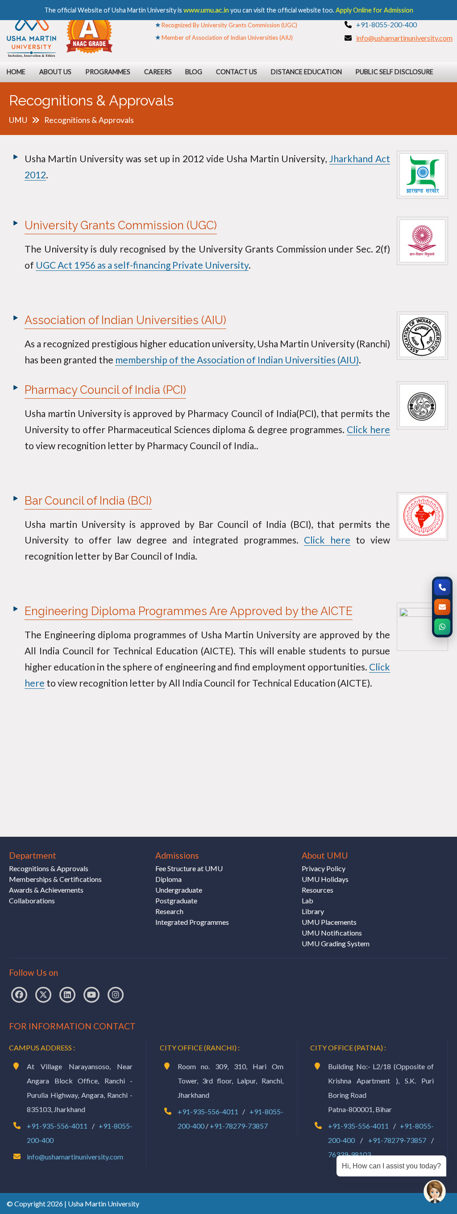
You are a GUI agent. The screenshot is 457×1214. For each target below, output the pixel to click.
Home (16, 72)
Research (169, 911)
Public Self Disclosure (394, 72)
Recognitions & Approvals (48, 868)
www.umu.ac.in (206, 9)
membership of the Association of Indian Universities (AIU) (237, 359)
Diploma (168, 879)
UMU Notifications (332, 932)
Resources (317, 889)
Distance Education (306, 72)
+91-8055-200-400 (386, 24)
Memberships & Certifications (55, 879)
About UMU (325, 855)
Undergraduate (178, 889)
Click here (368, 429)
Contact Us (236, 72)
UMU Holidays (325, 879)
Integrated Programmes (192, 922)
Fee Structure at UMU (189, 868)
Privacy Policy (323, 868)
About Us (55, 72)
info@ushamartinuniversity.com (404, 38)
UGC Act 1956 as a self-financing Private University (142, 264)
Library (313, 911)
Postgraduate (176, 900)
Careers (158, 72)
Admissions (177, 855)
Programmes (107, 72)
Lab (307, 900)
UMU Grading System (336, 943)
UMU (18, 120)
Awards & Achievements (46, 889)
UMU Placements (329, 922)
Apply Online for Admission (374, 10)
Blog (193, 72)
